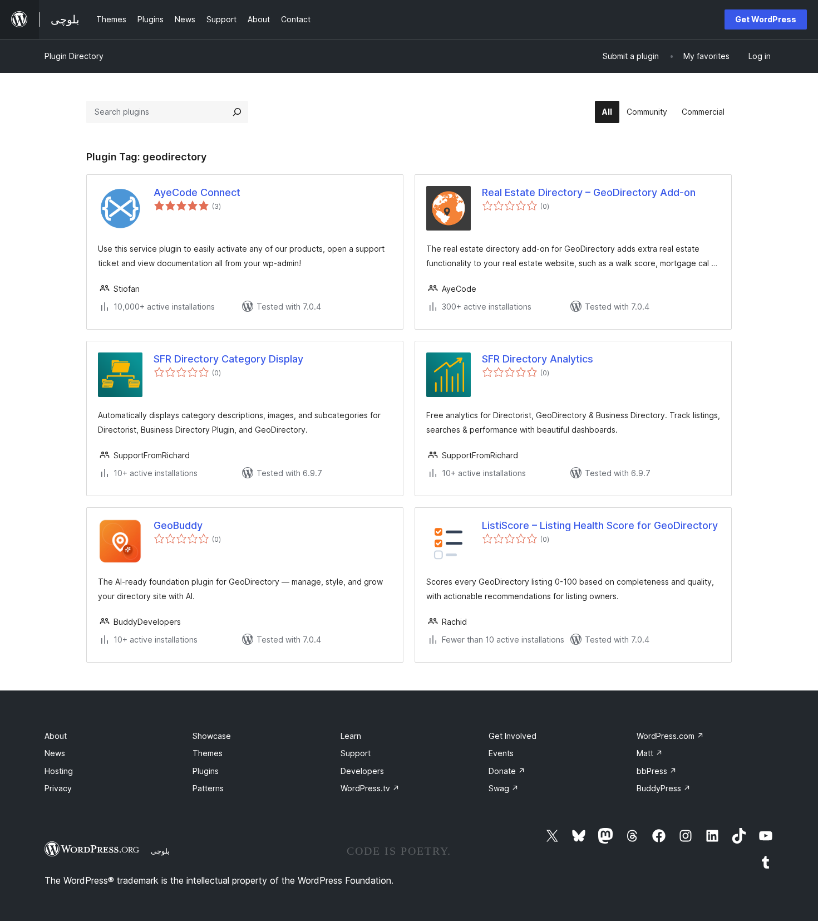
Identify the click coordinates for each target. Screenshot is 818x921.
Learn (351, 736)
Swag (504, 788)
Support (356, 753)
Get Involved (512, 736)
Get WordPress (765, 19)
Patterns (208, 788)
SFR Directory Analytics (537, 359)
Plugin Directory (74, 56)
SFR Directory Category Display (228, 359)
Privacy (58, 788)
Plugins (206, 771)
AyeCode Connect (197, 192)
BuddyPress (664, 788)
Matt (650, 753)
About (56, 736)
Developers (362, 771)
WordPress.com (670, 736)
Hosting (59, 771)
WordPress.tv (370, 788)
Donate (507, 771)
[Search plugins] (237, 112)
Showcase (212, 736)
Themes (208, 753)
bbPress (657, 771)
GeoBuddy (178, 525)
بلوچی (160, 850)
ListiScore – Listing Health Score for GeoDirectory (600, 525)
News (55, 753)
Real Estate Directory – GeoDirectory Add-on (589, 192)
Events (501, 753)
